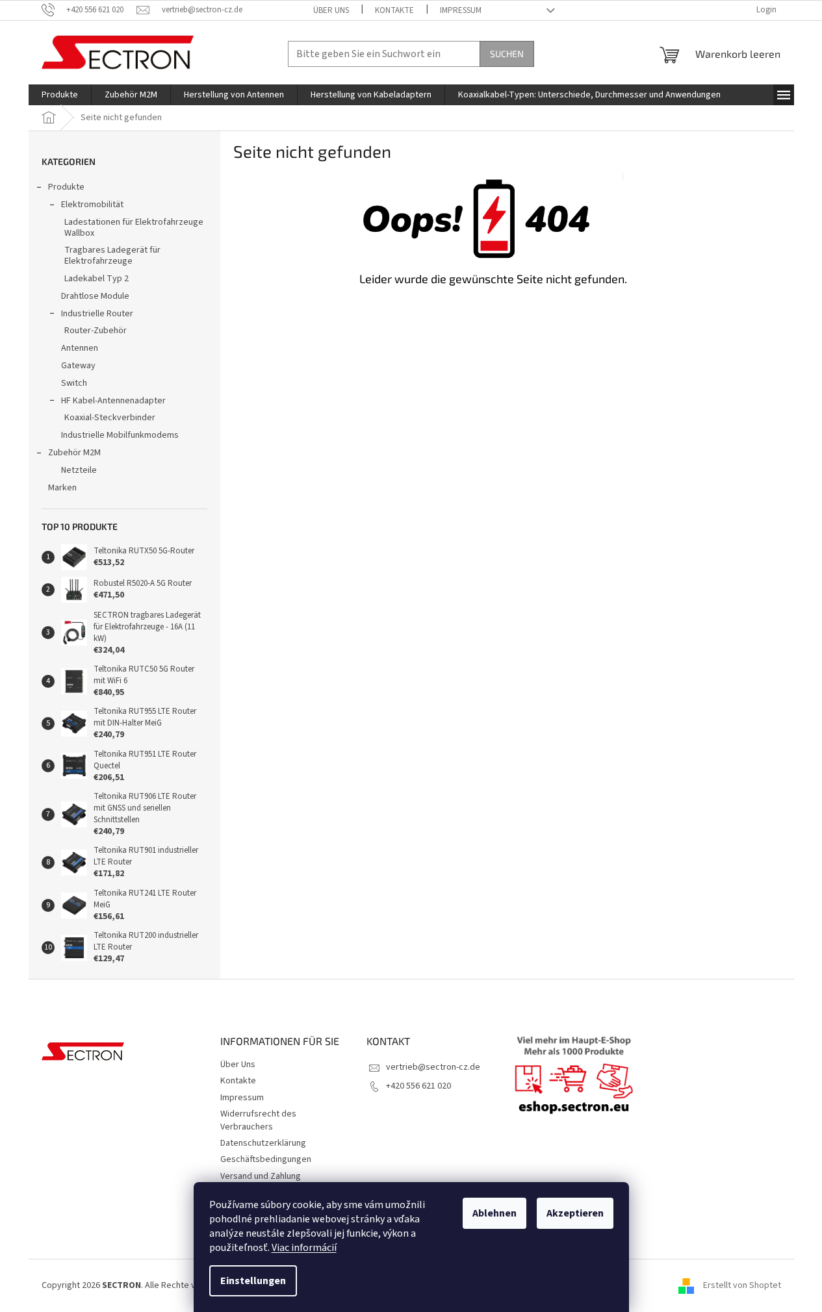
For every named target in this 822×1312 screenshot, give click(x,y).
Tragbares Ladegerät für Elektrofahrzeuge (112, 256)
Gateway (78, 365)
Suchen (507, 53)
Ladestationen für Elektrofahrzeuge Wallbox (133, 228)
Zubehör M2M (74, 452)
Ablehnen (494, 1213)
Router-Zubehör (95, 330)
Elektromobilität (92, 204)
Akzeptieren (575, 1213)
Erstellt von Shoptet (742, 1285)
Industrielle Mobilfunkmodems (120, 435)
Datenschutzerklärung (263, 1143)
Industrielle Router (97, 313)
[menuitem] (60, 94)
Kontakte (394, 10)
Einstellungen (253, 1281)
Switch (74, 383)
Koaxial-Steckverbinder (109, 417)
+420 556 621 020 (418, 1085)
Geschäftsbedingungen (265, 1159)
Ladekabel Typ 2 (96, 278)
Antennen (79, 348)
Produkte (66, 187)
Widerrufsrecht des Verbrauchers (258, 1120)
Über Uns (331, 10)
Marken (62, 487)
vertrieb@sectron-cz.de (433, 1067)
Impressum (461, 10)
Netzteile (79, 470)
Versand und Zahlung (260, 1176)
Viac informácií (304, 1248)
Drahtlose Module (95, 296)
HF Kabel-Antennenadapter (113, 400)
